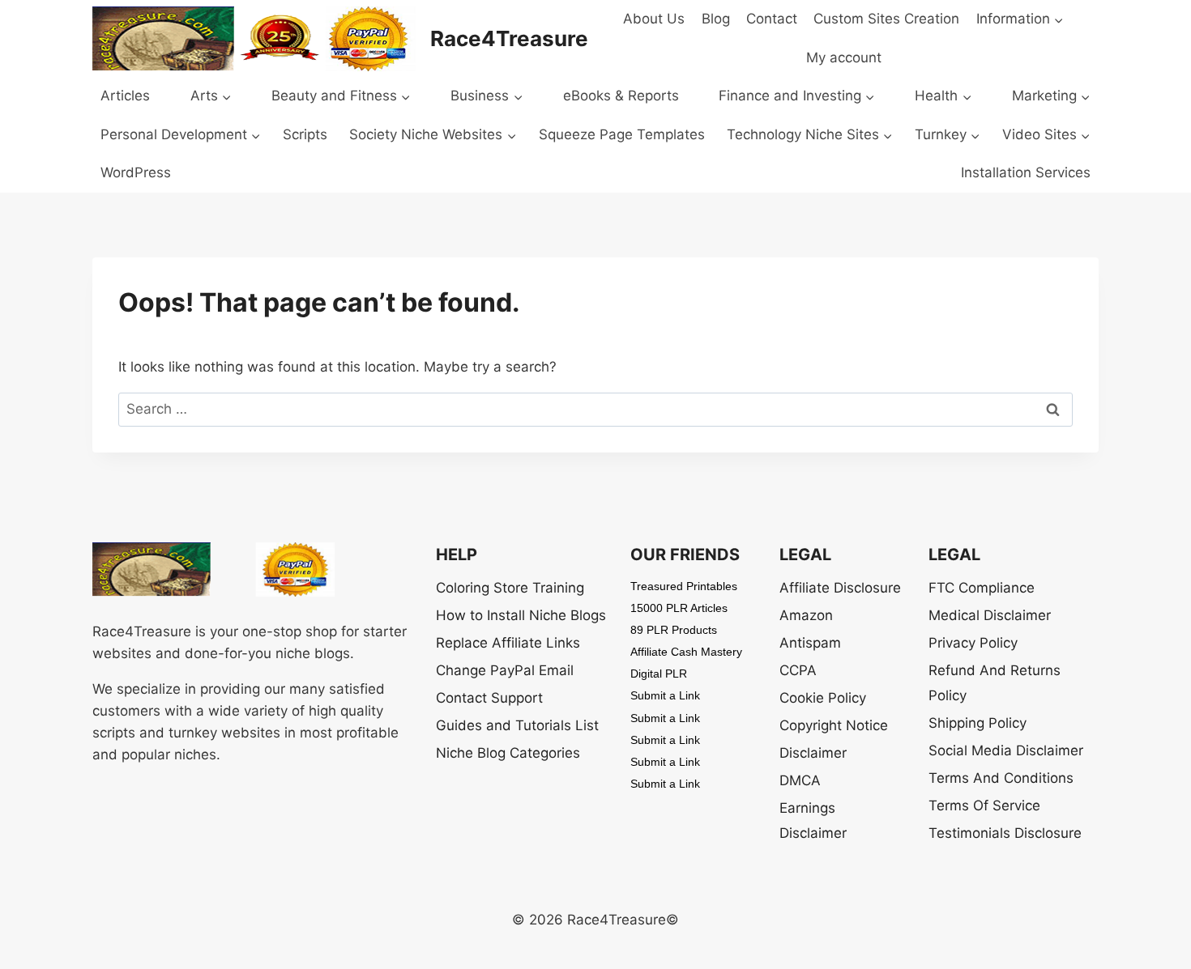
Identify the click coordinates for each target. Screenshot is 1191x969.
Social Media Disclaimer (1005, 750)
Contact (771, 19)
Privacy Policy (973, 643)
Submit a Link (665, 695)
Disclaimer (813, 753)
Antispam (810, 643)
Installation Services (1026, 172)
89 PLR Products (673, 629)
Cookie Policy (822, 698)
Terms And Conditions (1001, 778)
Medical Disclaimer (989, 615)
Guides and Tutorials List (517, 725)
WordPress (135, 172)
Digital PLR (658, 673)
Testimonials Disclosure (1005, 833)
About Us (654, 19)
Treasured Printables (683, 586)
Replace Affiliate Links (508, 643)
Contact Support (489, 698)
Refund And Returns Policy (994, 682)
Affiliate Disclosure (840, 588)
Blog (716, 19)
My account (844, 57)
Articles (125, 95)
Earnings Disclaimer (813, 820)
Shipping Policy (977, 723)
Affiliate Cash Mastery (686, 651)
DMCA (800, 780)
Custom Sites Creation (886, 19)
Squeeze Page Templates (622, 134)
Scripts (305, 134)
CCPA (798, 670)
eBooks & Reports (621, 95)
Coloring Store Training (510, 588)
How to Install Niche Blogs (521, 615)
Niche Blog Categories (508, 753)
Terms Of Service (984, 805)
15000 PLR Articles (679, 607)
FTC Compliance (981, 588)
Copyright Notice (833, 725)
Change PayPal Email (505, 670)
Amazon (806, 615)
